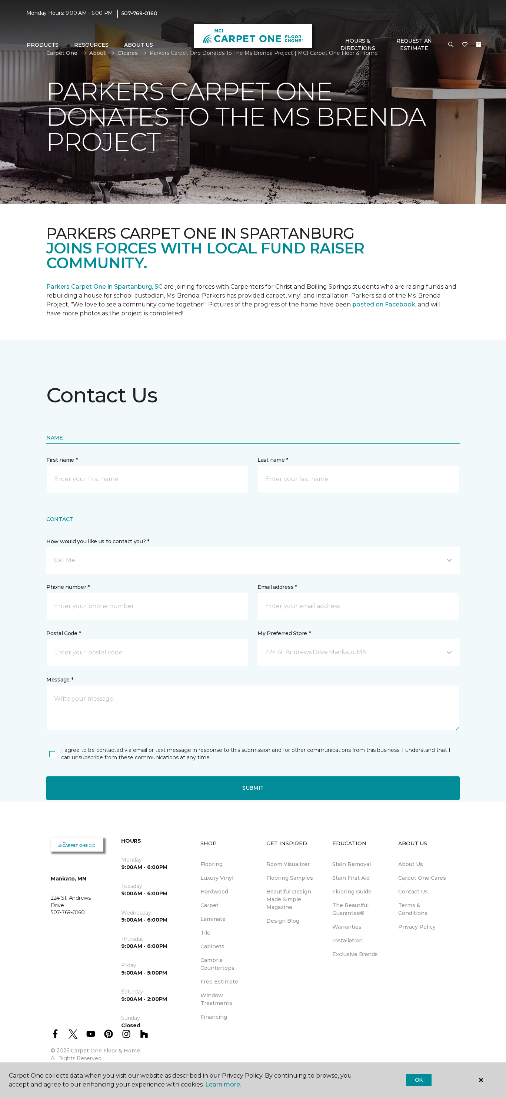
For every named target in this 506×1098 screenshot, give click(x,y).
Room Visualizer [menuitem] (288, 864)
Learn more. (223, 1084)
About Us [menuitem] (410, 864)
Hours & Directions (357, 44)
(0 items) (478, 44)
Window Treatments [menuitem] (216, 999)
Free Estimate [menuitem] (219, 981)
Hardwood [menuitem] (214, 891)
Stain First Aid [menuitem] (351, 878)
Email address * (277, 587)
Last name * (272, 459)
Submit (253, 787)
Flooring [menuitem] (211, 864)
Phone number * (68, 587)
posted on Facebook (383, 304)
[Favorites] (465, 45)
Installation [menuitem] (347, 940)
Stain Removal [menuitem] (351, 864)
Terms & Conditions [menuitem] (412, 909)
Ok (419, 1080)
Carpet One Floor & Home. (106, 1050)
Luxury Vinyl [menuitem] (216, 878)
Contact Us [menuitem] (413, 891)
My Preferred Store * (283, 633)
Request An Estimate (414, 44)
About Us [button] (138, 45)
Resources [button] (91, 45)
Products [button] (43, 45)
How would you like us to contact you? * (97, 541)
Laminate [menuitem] (213, 919)
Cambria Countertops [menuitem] (217, 964)
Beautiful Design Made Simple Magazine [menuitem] (288, 899)
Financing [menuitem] (213, 1017)
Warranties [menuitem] (347, 926)
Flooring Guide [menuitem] (352, 891)
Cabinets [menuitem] (212, 946)
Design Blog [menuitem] (282, 921)
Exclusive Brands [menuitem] (355, 954)
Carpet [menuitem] (209, 905)
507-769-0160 (139, 13)
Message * (59, 679)
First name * (62, 459)
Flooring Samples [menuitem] (289, 878)
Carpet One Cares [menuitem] (422, 878)
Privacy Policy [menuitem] (417, 926)
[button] (451, 45)
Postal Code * (63, 633)
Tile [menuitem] (205, 932)
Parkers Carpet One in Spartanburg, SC (104, 286)
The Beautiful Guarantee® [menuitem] (350, 909)
